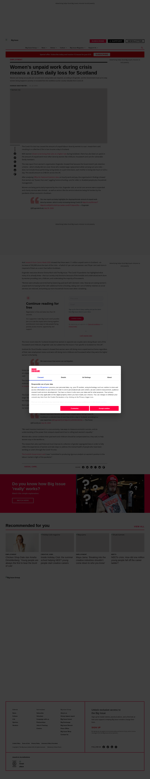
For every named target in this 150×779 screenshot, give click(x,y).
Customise (74, 408)
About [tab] (109, 377)
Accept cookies (104, 408)
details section (101, 402)
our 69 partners (43, 387)
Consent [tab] (41, 377)
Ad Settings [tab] (86, 377)
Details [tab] (63, 377)
